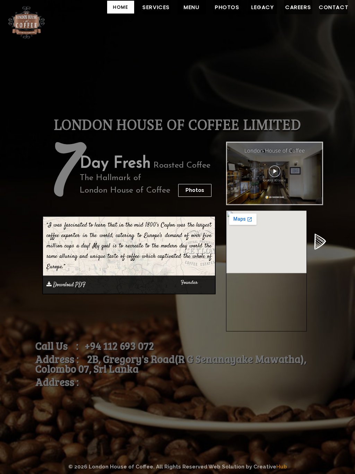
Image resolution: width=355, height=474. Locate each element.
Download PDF (69, 284)
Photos (227, 7)
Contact (334, 7)
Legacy (262, 7)
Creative (270, 467)
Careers (298, 7)
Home (120, 7)
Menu (191, 7)
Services (156, 7)
